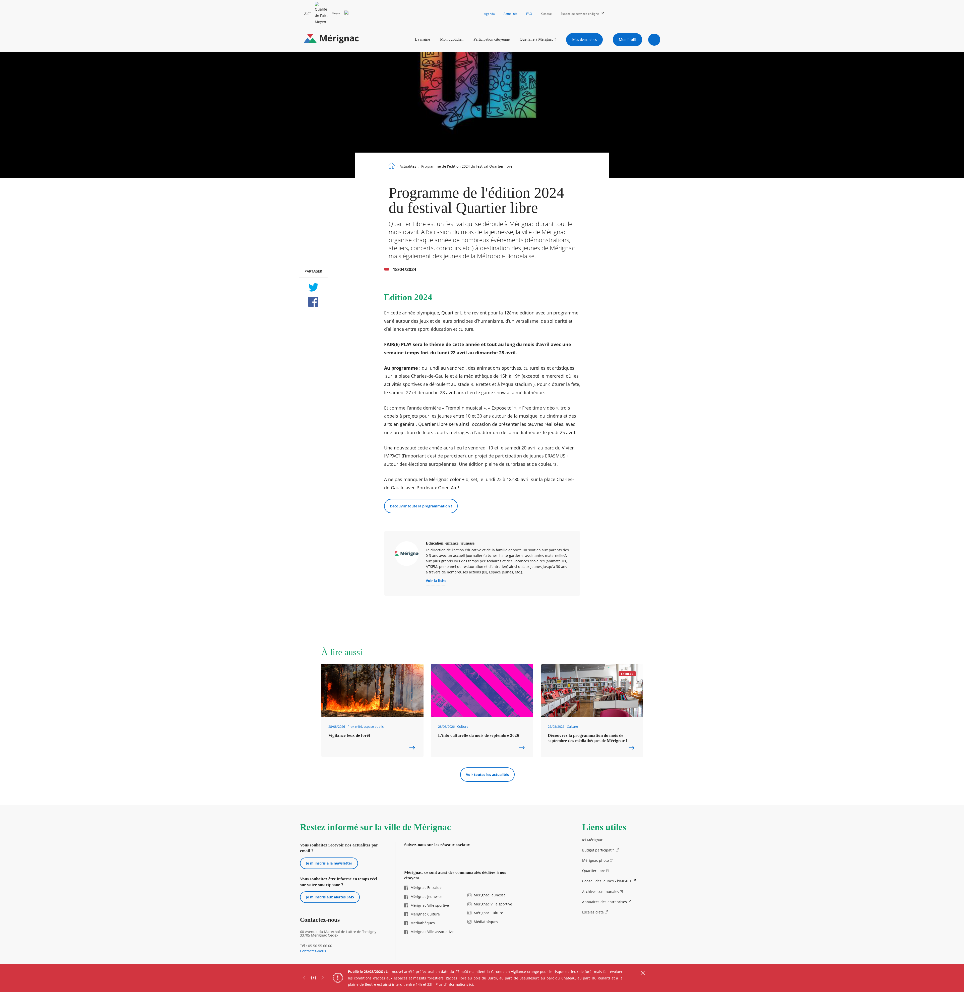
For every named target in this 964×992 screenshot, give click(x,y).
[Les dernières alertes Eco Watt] (347, 13)
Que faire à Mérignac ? (538, 39)
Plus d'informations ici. (455, 984)
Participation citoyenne (491, 39)
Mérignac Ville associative (432, 931)
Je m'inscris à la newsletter (329, 863)
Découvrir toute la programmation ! (421, 506)
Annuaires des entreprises (604, 901)
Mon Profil (627, 39)
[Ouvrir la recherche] (654, 40)
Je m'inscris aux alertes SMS (330, 897)
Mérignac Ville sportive (429, 905)
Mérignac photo (595, 860)
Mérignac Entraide (426, 887)
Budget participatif (598, 850)
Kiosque (546, 14)
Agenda (489, 14)
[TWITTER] (313, 287)
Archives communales (600, 891)
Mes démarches (584, 39)
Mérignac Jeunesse (426, 896)
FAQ (529, 14)
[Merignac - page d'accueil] (331, 39)
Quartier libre (593, 870)
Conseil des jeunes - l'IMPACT (607, 881)
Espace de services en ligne (580, 14)
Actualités (510, 14)
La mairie (422, 39)
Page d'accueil (392, 166)
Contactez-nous (313, 951)
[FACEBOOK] (313, 302)
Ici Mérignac (592, 839)
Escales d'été (593, 912)
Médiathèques (422, 922)
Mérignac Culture (425, 914)
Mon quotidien (451, 39)
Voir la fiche (436, 581)
